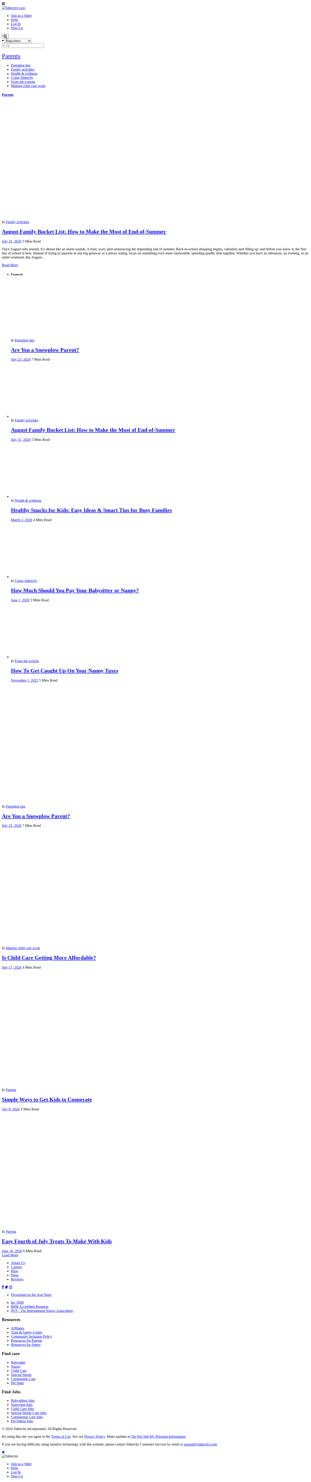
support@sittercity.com (200, 1444)
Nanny (16, 1366)
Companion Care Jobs (27, 1417)
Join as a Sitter (21, 1464)
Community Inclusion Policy (31, 1336)
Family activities (17, 222)
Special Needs (21, 1375)
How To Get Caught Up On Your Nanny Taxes (64, 671)
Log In (16, 1472)
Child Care (19, 1371)
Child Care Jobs (22, 1409)
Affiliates (17, 1328)
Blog (14, 1271)
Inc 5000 (17, 1302)
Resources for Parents (26, 1340)
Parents (11, 55)
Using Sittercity (26, 581)
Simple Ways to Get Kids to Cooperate (47, 1099)
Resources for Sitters (26, 1345)
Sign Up (17, 1476)
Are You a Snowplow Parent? (45, 350)
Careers (16, 1267)
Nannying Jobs (22, 1405)
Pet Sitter (17, 1383)
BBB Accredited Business (29, 1307)
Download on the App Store (31, 1295)
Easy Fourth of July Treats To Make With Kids (57, 1241)
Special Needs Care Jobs (28, 1413)
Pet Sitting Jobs (22, 1421)
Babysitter (18, 1362)
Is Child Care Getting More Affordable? (49, 958)
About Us (18, 1263)
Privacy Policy (94, 1436)
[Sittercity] (13, 8)
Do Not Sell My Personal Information (158, 1436)
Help (14, 1468)
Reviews (17, 1279)
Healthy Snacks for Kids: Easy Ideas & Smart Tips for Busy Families (91, 510)
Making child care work (23, 948)
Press (14, 1275)
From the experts (27, 661)
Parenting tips (24, 340)
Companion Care (23, 1379)
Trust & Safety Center (26, 1332)
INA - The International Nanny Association (42, 1311)
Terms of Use (61, 1436)
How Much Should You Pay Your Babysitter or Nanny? (75, 590)
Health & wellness (28, 500)
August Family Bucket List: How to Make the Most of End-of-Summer (84, 232)
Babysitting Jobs (23, 1400)
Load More (10, 1255)
